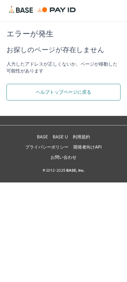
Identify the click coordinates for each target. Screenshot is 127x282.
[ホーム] (43, 14)
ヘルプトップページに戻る (63, 92)
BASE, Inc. (74, 170)
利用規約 (81, 136)
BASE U (60, 136)
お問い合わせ (63, 157)
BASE (42, 136)
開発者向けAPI (87, 146)
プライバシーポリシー (46, 146)
